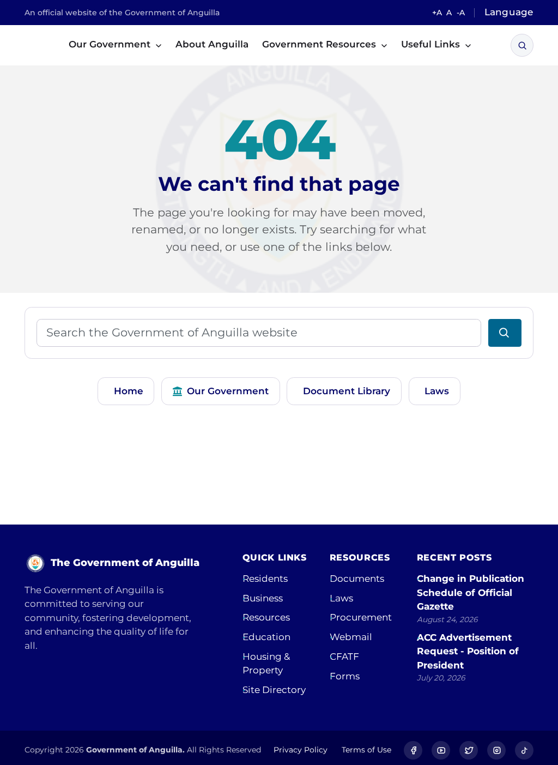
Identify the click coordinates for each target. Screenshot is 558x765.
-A (461, 12)
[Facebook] (413, 750)
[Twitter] (468, 750)
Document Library (346, 390)
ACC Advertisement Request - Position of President (468, 651)
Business (262, 598)
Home (128, 390)
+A (437, 12)
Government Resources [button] (320, 44)
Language (508, 12)
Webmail (351, 636)
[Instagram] (496, 750)
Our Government (228, 390)
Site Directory (274, 689)
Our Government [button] (111, 44)
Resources (266, 617)
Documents (357, 578)
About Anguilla (211, 44)
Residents (265, 578)
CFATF (344, 656)
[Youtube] (441, 750)
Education (266, 636)
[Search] (522, 45)
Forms (345, 676)
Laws (436, 390)
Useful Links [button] (432, 44)
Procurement (361, 617)
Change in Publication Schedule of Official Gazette (470, 592)
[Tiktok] (524, 750)
